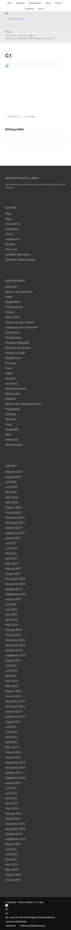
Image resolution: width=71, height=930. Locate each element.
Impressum (12, 239)
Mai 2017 (11, 553)
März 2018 (12, 502)
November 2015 (15, 645)
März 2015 (12, 686)
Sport (41, 8)
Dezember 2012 (15, 824)
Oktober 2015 (13, 650)
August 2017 (13, 538)
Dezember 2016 (15, 579)
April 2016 (11, 619)
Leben (48, 3)
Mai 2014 (11, 737)
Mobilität (10, 399)
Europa (9, 312)
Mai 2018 (11, 492)
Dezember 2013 (15, 762)
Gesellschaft (35, 3)
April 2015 (11, 681)
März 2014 (12, 747)
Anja (32, 116)
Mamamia (11, 383)
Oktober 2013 (13, 772)
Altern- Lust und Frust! (19, 291)
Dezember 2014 (15, 701)
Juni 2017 (11, 548)
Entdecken (12, 229)
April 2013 (11, 803)
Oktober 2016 (13, 589)
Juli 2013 (10, 788)
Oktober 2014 (13, 711)
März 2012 (12, 869)
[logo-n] (29, 18)
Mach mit (11, 249)
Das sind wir (13, 224)
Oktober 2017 (13, 528)
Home (9, 234)
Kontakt (10, 244)
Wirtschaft (11, 439)
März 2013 (12, 808)
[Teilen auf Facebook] (9, 140)
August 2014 (13, 721)
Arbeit (8, 297)
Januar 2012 (13, 880)
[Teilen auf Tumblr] (47, 140)
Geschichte (12, 332)
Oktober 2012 (13, 834)
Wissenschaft (13, 444)
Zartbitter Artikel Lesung (20, 259)
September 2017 (15, 533)
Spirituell (10, 419)
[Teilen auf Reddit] (54, 140)
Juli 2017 (10, 543)
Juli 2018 (10, 482)
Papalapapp (12, 409)
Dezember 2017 (15, 517)
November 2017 (15, 523)
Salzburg (20, 3)
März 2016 (12, 625)
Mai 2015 (11, 676)
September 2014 (15, 716)
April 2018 (11, 497)
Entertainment (14, 307)
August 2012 (13, 844)
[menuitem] (9, 3)
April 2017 (11, 558)
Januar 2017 (13, 574)
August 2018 (13, 477)
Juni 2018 (11, 487)
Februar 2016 (13, 630)
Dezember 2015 (15, 640)
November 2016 (15, 584)
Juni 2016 (11, 609)
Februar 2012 (13, 875)
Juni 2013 (11, 793)
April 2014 (11, 742)
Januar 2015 (13, 696)
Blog (8, 31)
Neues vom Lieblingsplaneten (23, 404)
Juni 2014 (11, 732)
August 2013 (13, 783)
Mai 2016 (11, 614)
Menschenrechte (15, 388)
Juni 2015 (11, 670)
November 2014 (15, 706)
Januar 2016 (13, 635)
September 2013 (15, 778)
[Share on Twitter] (24, 140)
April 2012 (11, 864)
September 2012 (15, 839)
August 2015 (13, 660)
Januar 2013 (13, 818)
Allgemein (11, 286)
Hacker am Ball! (15, 353)
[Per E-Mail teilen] (62, 140)
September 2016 (15, 594)
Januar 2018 (13, 512)
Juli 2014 (10, 727)
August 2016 (13, 599)
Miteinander (12, 393)
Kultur (58, 3)
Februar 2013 (13, 813)
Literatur (10, 378)
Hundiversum (13, 358)
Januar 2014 (13, 757)
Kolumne (29, 8)
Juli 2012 (10, 849)
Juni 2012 (11, 854)
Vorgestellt (11, 429)
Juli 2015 (10, 665)
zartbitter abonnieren (17, 254)
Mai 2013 (11, 798)
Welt (9, 3)
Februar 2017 (13, 568)
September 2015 (15, 655)
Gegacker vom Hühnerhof (21, 327)
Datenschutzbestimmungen (32, 925)
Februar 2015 (13, 691)
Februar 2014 (13, 752)
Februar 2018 (13, 507)
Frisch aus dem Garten (19, 322)
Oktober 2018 (13, 472)
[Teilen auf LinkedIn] (39, 140)
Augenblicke (12, 302)
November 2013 (15, 767)
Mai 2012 (11, 859)
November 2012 (15, 829)
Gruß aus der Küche (17, 348)
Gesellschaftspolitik (17, 342)
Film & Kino (12, 317)
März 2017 (12, 563)
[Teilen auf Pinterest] (32, 140)
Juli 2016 (10, 604)
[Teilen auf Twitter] (17, 140)
